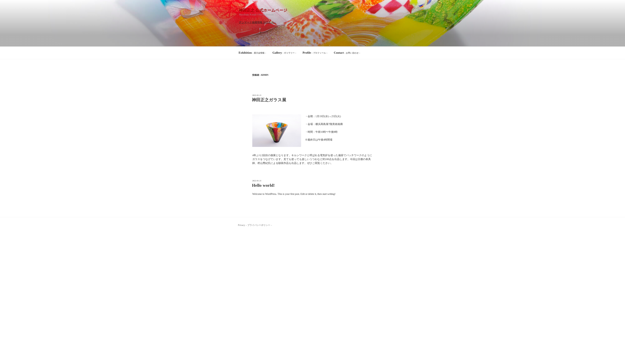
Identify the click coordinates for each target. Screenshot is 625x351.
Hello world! (263, 185)
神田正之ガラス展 (269, 100)
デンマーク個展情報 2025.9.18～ (257, 22)
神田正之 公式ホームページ (263, 10)
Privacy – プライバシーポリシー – (255, 225)
